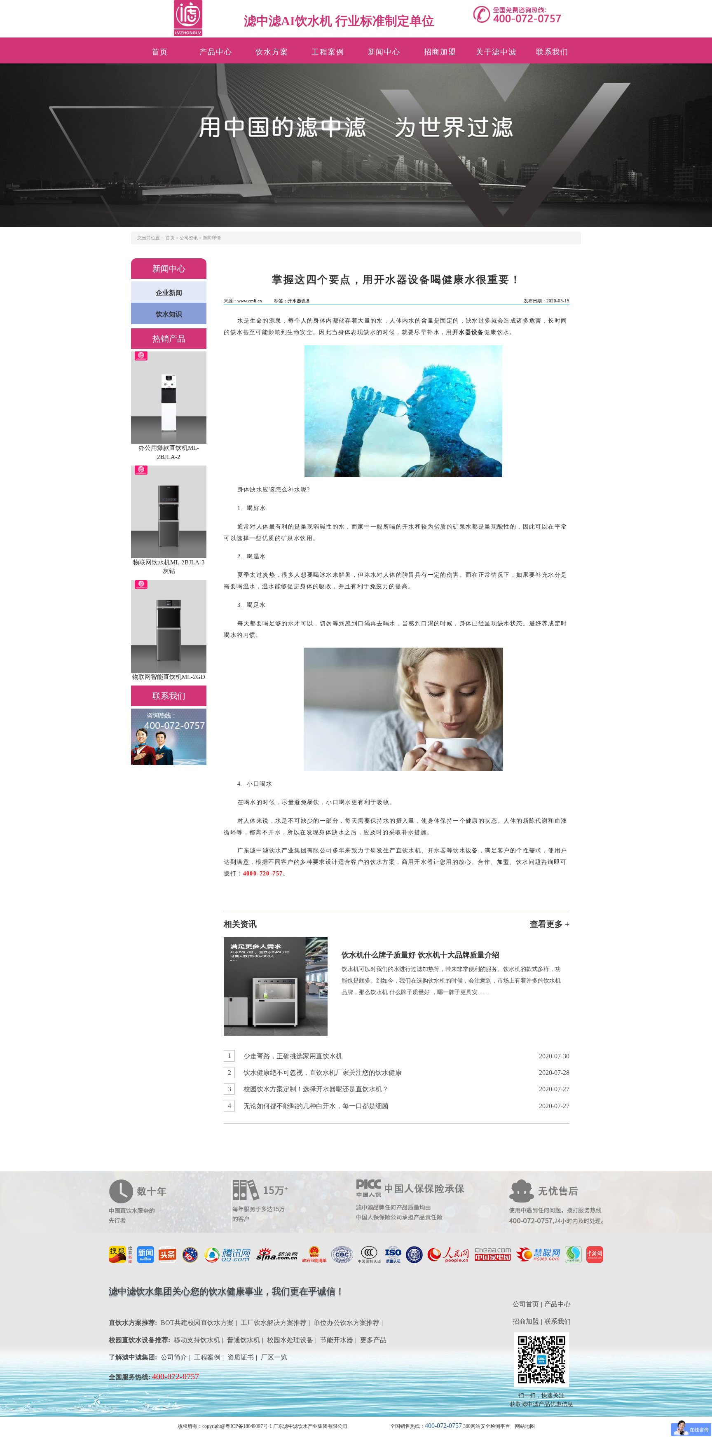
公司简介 (174, 1357)
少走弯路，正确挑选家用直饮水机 (293, 1056)
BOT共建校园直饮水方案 (197, 1322)
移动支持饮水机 (197, 1339)
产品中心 (215, 52)
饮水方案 (271, 52)
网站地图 (525, 1426)
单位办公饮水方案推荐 (346, 1322)
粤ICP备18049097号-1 (248, 1426)
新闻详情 (212, 238)
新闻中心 (384, 52)
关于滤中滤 (496, 52)
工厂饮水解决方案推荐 (274, 1322)
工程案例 (328, 52)
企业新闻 (169, 292)
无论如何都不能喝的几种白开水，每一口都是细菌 (316, 1105)
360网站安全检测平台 (486, 1426)
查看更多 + (549, 924)
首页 (160, 52)
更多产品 (373, 1339)
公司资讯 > (191, 238)
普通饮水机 (243, 1339)
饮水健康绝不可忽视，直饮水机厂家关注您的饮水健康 (323, 1072)
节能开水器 (336, 1339)
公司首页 (526, 1304)
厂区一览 (274, 1357)
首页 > (173, 238)
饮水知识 (169, 314)
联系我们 (552, 52)
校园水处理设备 (290, 1339)
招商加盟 (440, 52)
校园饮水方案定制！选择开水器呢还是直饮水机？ (316, 1089)
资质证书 (240, 1357)
